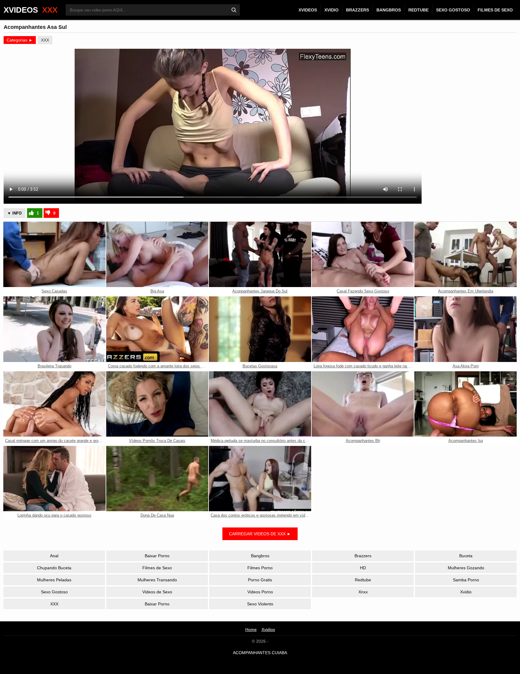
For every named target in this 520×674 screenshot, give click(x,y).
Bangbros (388, 10)
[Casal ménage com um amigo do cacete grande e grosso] (54, 404)
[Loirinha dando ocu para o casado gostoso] (54, 478)
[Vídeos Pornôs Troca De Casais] (157, 404)
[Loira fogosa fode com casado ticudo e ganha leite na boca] (363, 329)
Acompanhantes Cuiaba (260, 652)
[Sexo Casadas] (54, 254)
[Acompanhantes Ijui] (465, 404)
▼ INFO (14, 213)
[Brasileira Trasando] (54, 329)
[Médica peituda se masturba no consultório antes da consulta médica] (260, 404)
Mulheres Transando (157, 579)
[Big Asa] (157, 254)
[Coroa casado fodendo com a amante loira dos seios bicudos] (157, 329)
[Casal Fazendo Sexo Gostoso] (363, 254)
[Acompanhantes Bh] (363, 404)
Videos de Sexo (157, 591)
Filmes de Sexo (495, 10)
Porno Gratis (260, 579)
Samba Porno (466, 579)
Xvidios (268, 629)
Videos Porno (260, 591)
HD (363, 567)
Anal (54, 555)
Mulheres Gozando (466, 567)
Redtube (418, 10)
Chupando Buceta (54, 567)
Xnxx (363, 591)
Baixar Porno (157, 555)
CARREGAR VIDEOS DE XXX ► (260, 533)
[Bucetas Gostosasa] (260, 329)
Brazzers (357, 10)
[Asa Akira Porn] (465, 329)
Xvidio (331, 10)
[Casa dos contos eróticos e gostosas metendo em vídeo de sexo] (260, 478)
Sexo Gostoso (453, 10)
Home (251, 629)
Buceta (465, 555)
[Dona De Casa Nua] (157, 478)
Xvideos (308, 10)
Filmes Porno (260, 567)
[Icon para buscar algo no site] (234, 10)
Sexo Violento (260, 603)
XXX (45, 40)
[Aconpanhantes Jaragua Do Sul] (260, 254)
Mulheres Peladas (54, 579)
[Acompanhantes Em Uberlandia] (465, 254)
